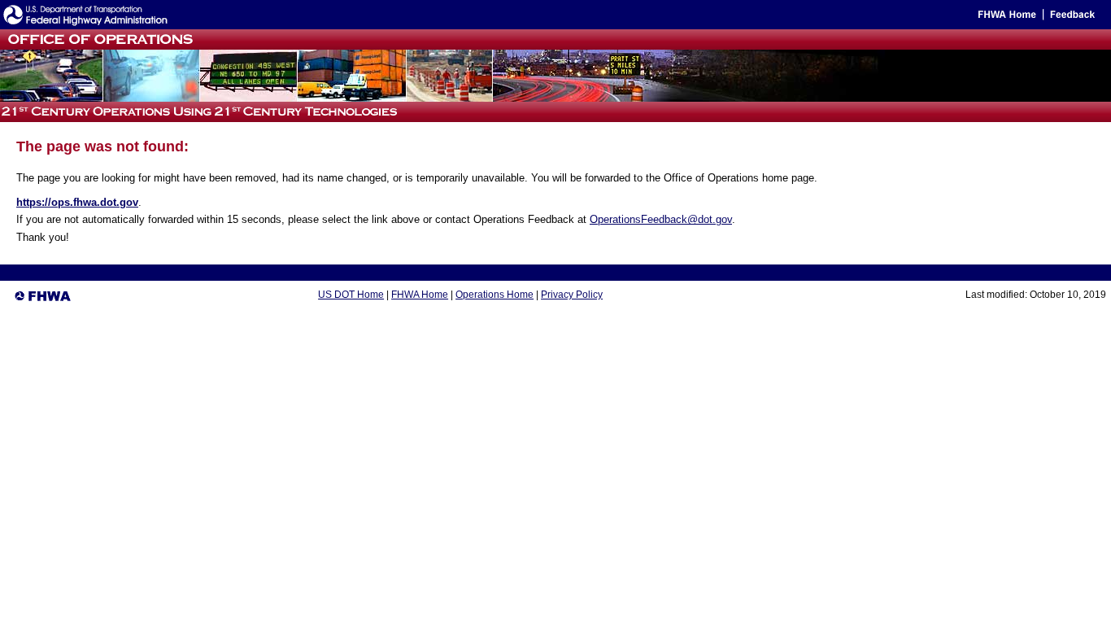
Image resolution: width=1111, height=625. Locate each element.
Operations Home (494, 294)
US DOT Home (351, 294)
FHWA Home (419, 294)
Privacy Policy (572, 294)
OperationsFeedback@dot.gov (661, 219)
